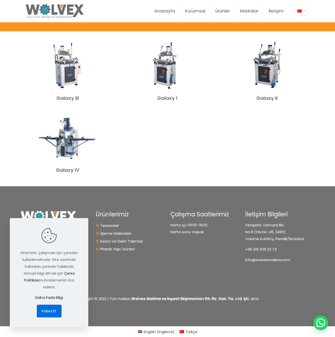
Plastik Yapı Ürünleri (117, 249)
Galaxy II (267, 98)
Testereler (109, 225)
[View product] (107, 45)
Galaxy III (67, 98)
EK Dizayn (167, 308)
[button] (320, 322)
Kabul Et (49, 311)
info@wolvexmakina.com (267, 259)
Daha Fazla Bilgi (49, 297)
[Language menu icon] (301, 11)
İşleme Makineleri (115, 233)
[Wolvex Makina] (55, 11)
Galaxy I (167, 98)
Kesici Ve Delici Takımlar (121, 241)
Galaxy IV (67, 170)
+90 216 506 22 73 (261, 249)
